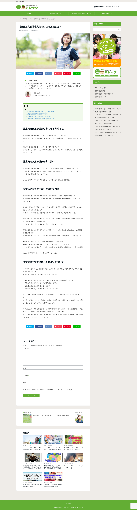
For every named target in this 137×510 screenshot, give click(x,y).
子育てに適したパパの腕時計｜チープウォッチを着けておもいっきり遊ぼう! (108, 134)
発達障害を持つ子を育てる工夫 (81, 13)
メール (26, 375)
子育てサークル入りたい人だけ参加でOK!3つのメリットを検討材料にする (107, 122)
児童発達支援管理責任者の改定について (40, 119)
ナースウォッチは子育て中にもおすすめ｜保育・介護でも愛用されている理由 (108, 116)
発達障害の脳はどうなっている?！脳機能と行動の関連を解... (53, 467)
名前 (25, 368)
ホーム (29, 13)
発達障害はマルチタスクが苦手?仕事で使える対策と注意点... (32, 467)
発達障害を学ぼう (55, 13)
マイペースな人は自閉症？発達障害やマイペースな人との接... (32, 448)
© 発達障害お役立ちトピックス (62, 507)
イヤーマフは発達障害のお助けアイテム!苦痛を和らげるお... (53, 485)
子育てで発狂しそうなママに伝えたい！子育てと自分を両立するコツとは (108, 110)
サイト (25, 383)
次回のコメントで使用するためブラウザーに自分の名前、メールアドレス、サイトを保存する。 (49, 389)
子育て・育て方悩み (100, 88)
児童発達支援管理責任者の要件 (37, 114)
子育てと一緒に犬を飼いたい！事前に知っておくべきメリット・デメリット (108, 128)
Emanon (81, 507)
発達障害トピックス (107, 13)
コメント (26, 348)
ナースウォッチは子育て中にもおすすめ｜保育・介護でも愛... (53, 448)
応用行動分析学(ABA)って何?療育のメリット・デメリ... (32, 485)
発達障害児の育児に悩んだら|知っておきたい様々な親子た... (73, 448)
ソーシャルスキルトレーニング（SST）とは (73, 467)
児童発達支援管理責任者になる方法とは (40, 112)
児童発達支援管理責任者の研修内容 (39, 116)
